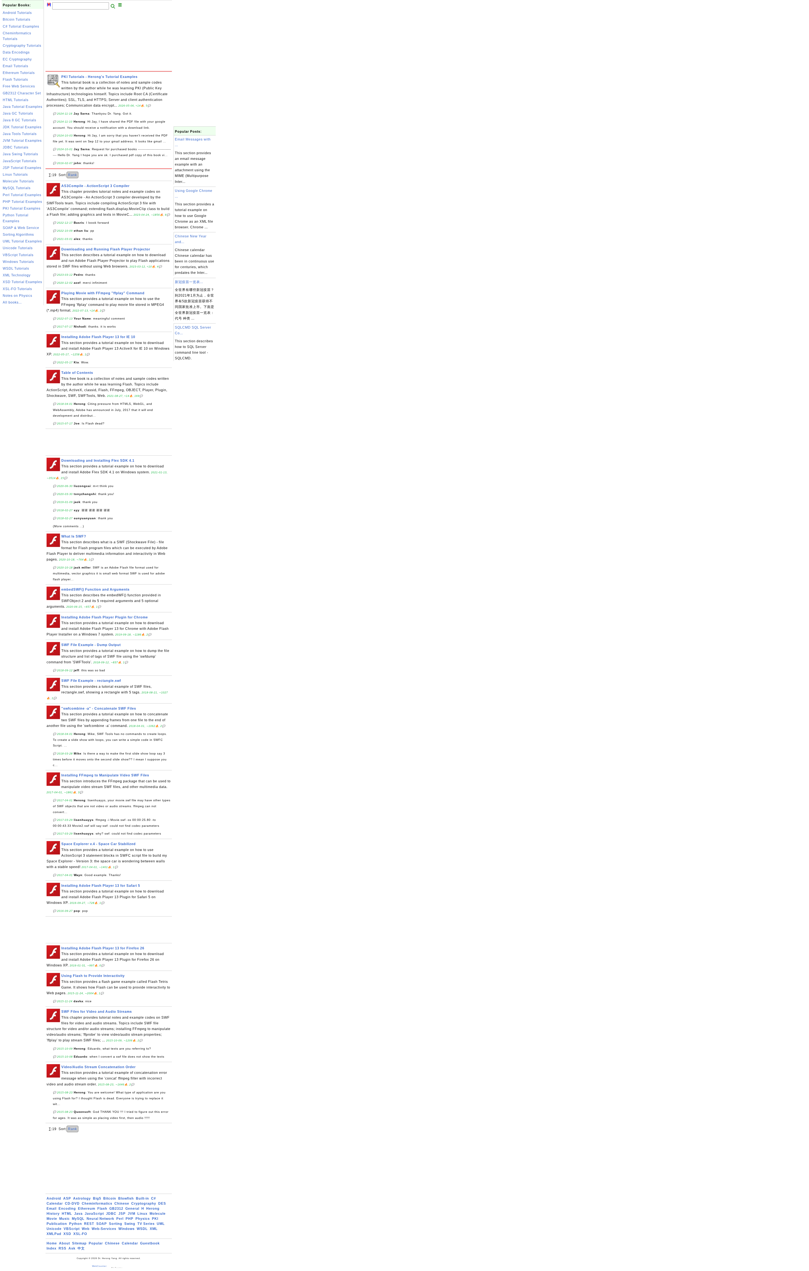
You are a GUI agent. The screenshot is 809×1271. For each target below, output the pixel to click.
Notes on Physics (17, 295)
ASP (67, 1198)
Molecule (158, 1213)
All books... (12, 302)
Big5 (97, 1198)
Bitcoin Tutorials (16, 19)
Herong (152, 1208)
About (64, 1243)
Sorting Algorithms (18, 234)
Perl (119, 1218)
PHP (129, 1218)
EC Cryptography (17, 59)
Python (75, 1224)
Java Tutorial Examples (22, 106)
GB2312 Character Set (22, 93)
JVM (131, 1213)
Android (54, 1198)
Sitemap (79, 1243)
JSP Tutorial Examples (22, 168)
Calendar (55, 1203)
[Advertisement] (23, 369)
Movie (52, 1218)
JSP (122, 1213)
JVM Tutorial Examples (22, 140)
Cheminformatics (97, 1203)
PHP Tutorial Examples (22, 201)
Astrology (82, 1198)
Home (52, 1243)
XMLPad (54, 1234)
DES (162, 1203)
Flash (102, 1208)
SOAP (101, 1224)
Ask (71, 1248)
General (132, 1208)
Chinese (121, 1203)
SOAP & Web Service (21, 228)
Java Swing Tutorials (20, 154)
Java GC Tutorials (18, 113)
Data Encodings (16, 52)
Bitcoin (109, 1198)
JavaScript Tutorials (19, 161)
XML (154, 1229)
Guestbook (150, 1243)
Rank (72, 175)
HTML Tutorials (15, 100)
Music (64, 1218)
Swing (129, 1224)
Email (51, 1208)
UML (161, 1224)
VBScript (72, 1229)
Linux (142, 1213)
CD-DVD (72, 1203)
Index (51, 1248)
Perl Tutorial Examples (22, 195)
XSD (67, 1234)
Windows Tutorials (18, 262)
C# (153, 1198)
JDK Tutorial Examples (22, 127)
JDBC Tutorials (15, 147)
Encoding (67, 1208)
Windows (126, 1229)
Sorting (115, 1224)
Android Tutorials (17, 13)
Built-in (142, 1198)
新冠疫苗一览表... (189, 282)
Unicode (54, 1229)
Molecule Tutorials (18, 181)
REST (89, 1224)
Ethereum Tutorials (19, 73)
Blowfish (126, 1198)
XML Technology (17, 275)
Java (78, 1213)
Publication (57, 1224)
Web (86, 1229)
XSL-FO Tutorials (17, 289)
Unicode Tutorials (18, 248)
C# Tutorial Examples (21, 26)
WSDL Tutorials (16, 268)
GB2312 (116, 1208)
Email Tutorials (15, 66)
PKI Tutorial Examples (21, 208)
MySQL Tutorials (17, 188)
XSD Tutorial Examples (22, 282)
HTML (67, 1213)
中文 (81, 1248)
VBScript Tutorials (18, 255)
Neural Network (100, 1218)
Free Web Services (19, 86)
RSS (62, 1248)
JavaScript (94, 1213)
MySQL (78, 1218)
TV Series (146, 1224)
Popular (96, 1243)
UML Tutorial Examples (22, 241)
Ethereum (86, 1208)
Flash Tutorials (15, 79)
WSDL (142, 1229)
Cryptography (143, 1203)
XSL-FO (80, 1234)
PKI (155, 1218)
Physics (142, 1218)
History (53, 1213)
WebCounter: (99, 1266)
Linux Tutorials (15, 174)
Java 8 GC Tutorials (19, 120)
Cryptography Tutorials (22, 45)
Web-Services (104, 1229)
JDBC (111, 1213)
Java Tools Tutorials (20, 134)
